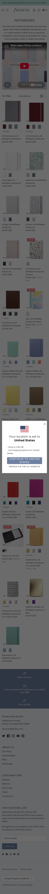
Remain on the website (24, 466)
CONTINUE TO (24, 461)
